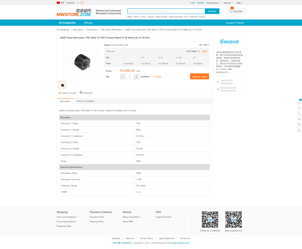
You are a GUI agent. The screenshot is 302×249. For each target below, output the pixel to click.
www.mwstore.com (180, 242)
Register (200, 2)
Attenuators (78, 29)
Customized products (66, 221)
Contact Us (185, 238)
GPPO (136, 16)
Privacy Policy (146, 238)
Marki (129, 16)
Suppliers (116, 238)
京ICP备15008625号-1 (123, 242)
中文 (62, 2)
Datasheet (87, 92)
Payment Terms (97, 216)
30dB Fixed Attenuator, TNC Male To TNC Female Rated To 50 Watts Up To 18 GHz (163, 29)
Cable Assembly (176, 16)
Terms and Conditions (66, 216)
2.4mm (143, 16)
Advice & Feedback (86, 101)
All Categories (63, 29)
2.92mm (150, 16)
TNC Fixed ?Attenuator (111, 29)
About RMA (128, 221)
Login (192, 2)
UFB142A (194, 16)
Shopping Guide (64, 225)
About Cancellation (131, 216)
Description (65, 101)
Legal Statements (167, 238)
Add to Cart (199, 77)
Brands (88, 22)
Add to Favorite (69, 92)
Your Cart (237, 10)
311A (186, 16)
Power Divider (161, 16)
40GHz (202, 16)
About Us (130, 238)
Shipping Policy (97, 221)
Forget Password (163, 216)
